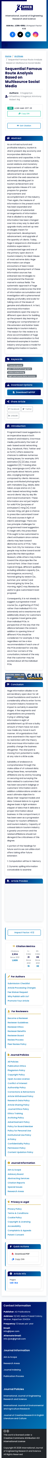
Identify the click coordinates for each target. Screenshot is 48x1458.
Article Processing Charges (22, 987)
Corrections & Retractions (21, 1091)
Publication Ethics (17, 1065)
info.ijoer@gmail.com (15, 1338)
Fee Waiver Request (18, 992)
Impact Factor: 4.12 (24, 932)
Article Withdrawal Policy (20, 1096)
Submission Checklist (19, 983)
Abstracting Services (18, 1178)
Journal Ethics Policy (18, 1109)
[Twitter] (20, 34)
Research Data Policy (19, 1100)
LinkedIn (14, 415)
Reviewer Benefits (17, 1031)
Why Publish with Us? (18, 996)
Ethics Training (15, 1113)
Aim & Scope (14, 1169)
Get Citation (25, 125)
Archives (18, 56)
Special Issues (15, 1187)
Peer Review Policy (17, 1044)
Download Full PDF (25, 392)
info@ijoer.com (11, 1331)
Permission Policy (16, 1148)
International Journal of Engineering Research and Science (22, 1397)
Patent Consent (16, 1234)
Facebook (14, 409)
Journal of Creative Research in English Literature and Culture (24, 1417)
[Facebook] (12, 34)
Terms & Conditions (18, 1213)
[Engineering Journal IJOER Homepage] (24, 8)
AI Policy (12, 1139)
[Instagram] (35, 34)
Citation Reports (16, 1182)
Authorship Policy (17, 1087)
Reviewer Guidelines (18, 1022)
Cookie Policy (15, 1217)
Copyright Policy (16, 1074)
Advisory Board (15, 1174)
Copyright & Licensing (19, 1221)
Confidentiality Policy (19, 1143)
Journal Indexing (12, 1369)
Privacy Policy (15, 1208)
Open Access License (19, 1078)
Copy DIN (25, 113)
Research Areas (16, 1191)
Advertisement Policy (19, 1122)
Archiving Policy (16, 1117)
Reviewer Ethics (16, 1026)
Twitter (28, 409)
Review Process (16, 1039)
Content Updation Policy (20, 1152)
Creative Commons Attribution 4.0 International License (22, 1440)
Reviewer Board (16, 1035)
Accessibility (14, 1226)
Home (8, 56)
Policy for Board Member (20, 1126)
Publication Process (14, 1376)
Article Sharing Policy (18, 1104)
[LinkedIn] (28, 34)
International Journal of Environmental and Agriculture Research (24, 1407)
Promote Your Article (18, 1000)
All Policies (13, 1061)
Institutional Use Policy (19, 1135)
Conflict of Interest (17, 1083)
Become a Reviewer (18, 1018)
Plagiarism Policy (16, 1070)
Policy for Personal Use (19, 1130)
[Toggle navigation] (6, 44)
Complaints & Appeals (19, 1230)
